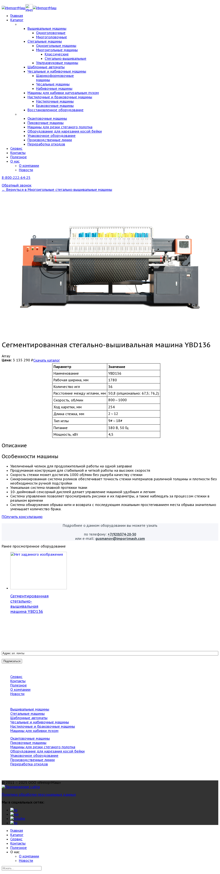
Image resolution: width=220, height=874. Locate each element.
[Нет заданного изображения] (110, 334)
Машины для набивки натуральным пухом (63, 93)
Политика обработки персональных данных (39, 794)
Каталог (16, 20)
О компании (29, 165)
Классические (57, 54)
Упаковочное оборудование (52, 135)
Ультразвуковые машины (57, 63)
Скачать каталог (46, 360)
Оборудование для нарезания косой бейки (65, 131)
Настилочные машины (55, 101)
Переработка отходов (46, 144)
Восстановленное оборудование (56, 110)
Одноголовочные (51, 33)
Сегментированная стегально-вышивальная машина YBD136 (29, 603)
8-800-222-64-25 (16, 177)
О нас (15, 161)
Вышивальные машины (47, 28)
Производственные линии (50, 140)
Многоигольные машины (57, 50)
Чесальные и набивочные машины (57, 71)
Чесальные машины (53, 84)
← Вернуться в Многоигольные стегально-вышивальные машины (57, 189)
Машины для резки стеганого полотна (60, 127)
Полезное (18, 157)
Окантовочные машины (47, 118)
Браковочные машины (55, 105)
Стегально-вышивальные (65, 58)
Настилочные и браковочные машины (60, 97)
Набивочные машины (54, 88)
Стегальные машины (45, 41)
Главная (16, 15)
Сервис (16, 148)
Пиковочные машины (46, 123)
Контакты (18, 153)
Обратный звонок (16, 185)
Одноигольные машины (56, 45)
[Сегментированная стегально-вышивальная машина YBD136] (38, 588)
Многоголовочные (51, 37)
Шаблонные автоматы (46, 67)
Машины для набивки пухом (34, 731)
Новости (26, 170)
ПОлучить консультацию (22, 517)
